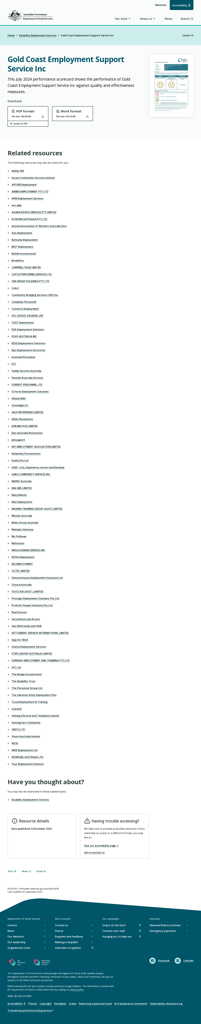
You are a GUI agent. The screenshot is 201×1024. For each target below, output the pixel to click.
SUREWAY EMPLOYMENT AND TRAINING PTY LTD (41, 660)
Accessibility (179, 5)
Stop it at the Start (114, 925)
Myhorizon (18, 543)
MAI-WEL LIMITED (22, 488)
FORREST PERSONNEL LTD (27, 384)
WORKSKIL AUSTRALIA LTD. (28, 757)
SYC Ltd (16, 667)
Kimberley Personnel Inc (26, 453)
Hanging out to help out (117, 937)
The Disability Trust (23, 681)
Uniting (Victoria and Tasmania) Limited (35, 715)
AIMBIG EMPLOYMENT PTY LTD (30, 191)
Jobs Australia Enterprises (27, 433)
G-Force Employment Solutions (30, 391)
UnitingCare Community (26, 722)
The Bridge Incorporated (27, 674)
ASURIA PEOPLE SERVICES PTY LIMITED (34, 212)
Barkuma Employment (25, 240)
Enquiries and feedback (69, 936)
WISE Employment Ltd (25, 750)
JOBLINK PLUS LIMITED (25, 426)
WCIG (15, 743)
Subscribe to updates (68, 948)
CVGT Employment (23, 322)
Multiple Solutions (22, 529)
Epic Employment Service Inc (28, 350)
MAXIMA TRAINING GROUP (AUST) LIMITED (37, 509)
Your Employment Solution (28, 764)
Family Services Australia (26, 371)
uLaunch (17, 709)
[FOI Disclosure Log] (17, 963)
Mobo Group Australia (25, 522)
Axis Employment (22, 233)
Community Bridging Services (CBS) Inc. (35, 295)
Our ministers (16, 936)
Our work (121, 19)
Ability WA (18, 171)
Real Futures (19, 612)
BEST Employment (22, 246)
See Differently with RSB (26, 626)
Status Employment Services (29, 646)
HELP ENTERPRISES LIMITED (27, 412)
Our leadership (17, 942)
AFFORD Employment (24, 184)
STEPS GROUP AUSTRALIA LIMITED (32, 653)
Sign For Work (20, 640)
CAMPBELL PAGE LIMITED (26, 267)
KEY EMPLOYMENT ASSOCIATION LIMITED (36, 446)
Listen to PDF (20, 123)
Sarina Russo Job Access (26, 619)
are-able (17, 205)
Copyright (46, 1003)
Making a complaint (66, 942)
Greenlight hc (20, 405)
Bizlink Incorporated (24, 253)
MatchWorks (19, 495)
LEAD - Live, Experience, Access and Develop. (38, 467)
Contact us (61, 925)
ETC (14, 364)
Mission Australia (22, 515)
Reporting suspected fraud (95, 1003)
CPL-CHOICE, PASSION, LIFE (27, 315)
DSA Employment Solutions (28, 329)
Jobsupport (18, 440)
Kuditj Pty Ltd (20, 460)
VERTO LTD (18, 729)
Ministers (162, 6)
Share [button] (25, 871)
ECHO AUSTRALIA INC (24, 336)
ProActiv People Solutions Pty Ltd (32, 605)
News (168, 19)
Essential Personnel (23, 357)
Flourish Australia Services (27, 377)
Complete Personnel (24, 302)
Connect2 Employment (25, 309)
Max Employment (22, 502)
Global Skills (19, 398)
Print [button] (10, 871)
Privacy (32, 1003)
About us (146, 19)
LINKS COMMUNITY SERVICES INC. (31, 474)
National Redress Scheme (165, 925)
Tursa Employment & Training (29, 702)
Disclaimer (60, 1003)
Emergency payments (163, 931)
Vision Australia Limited (26, 736)
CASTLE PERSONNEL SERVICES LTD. (32, 274)
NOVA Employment (23, 557)
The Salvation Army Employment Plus (34, 695)
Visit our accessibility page (100, 845)
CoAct (15, 288)
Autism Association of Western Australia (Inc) (39, 226)
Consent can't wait (113, 931)
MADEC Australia (22, 481)
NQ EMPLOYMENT (22, 564)
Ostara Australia (21, 584)
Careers (12, 925)
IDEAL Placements (22, 419)
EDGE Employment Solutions (28, 343)
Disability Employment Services (38, 35)
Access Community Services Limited (33, 177)
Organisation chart (19, 948)
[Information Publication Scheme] (42, 963)
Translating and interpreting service (30, 1011)
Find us (59, 931)
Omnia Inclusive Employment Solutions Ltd (37, 577)
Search (185, 19)
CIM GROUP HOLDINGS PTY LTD (30, 281)
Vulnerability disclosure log (166, 1003)
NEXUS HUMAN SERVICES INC (28, 550)
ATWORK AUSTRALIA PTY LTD (29, 219)
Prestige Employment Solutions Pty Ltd (35, 598)
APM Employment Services (27, 198)
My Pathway (19, 536)
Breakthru (18, 260)
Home (11, 35)
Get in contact (93, 852)
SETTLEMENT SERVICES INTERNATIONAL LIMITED (40, 633)
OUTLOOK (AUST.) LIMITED (27, 591)
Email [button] (40, 871)
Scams (72, 1003)
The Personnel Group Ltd (27, 688)
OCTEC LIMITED (21, 571)
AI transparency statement (130, 1003)
